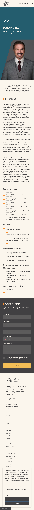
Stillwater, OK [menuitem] (9, 464)
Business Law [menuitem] (9, 443)
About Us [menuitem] (8, 418)
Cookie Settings (5, 508)
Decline (17, 503)
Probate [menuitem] (8, 438)
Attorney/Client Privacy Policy (18, 359)
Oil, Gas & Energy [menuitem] (10, 446)
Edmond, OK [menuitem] (9, 461)
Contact (17, 365)
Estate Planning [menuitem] (10, 436)
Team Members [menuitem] (9, 420)
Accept (17, 499)
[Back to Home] (6, 3)
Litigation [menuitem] (8, 441)
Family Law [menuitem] (8, 433)
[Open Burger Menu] (32, 3)
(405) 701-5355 (10, 409)
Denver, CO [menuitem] (8, 466)
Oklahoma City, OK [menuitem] (10, 456)
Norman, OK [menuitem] (9, 458)
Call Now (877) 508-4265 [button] (23, 3)
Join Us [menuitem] (7, 423)
